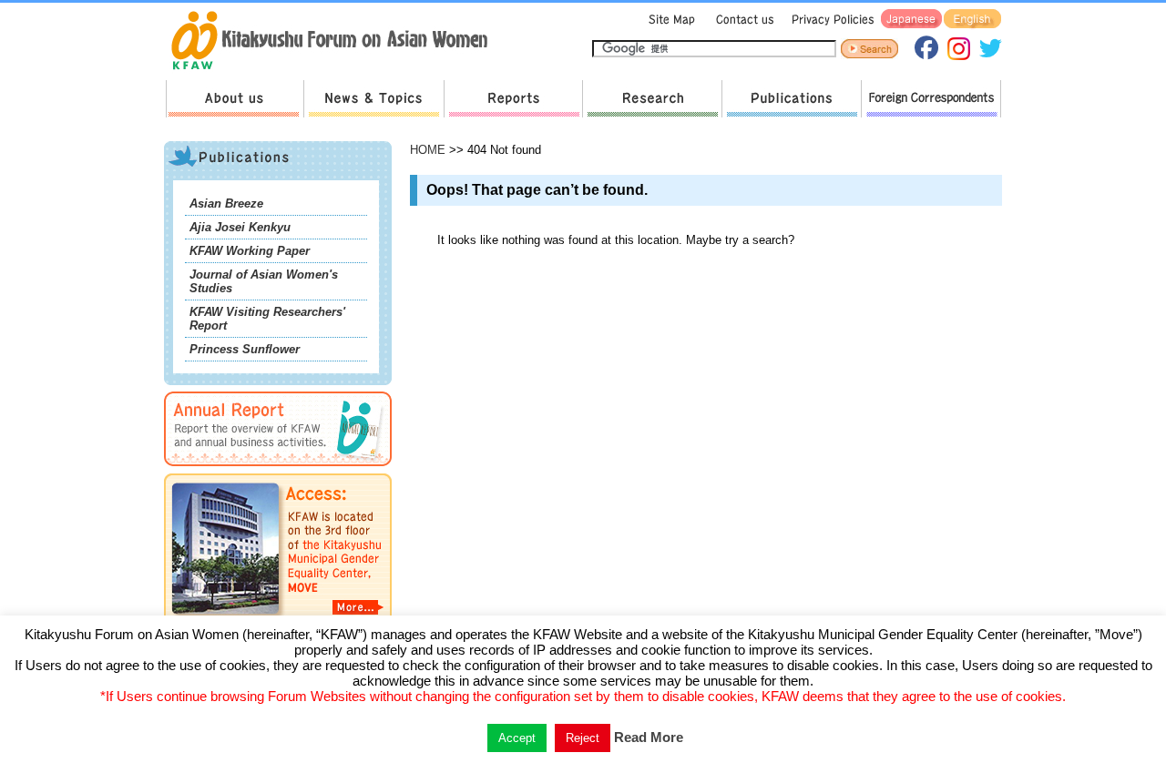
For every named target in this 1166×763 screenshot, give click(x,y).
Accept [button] (517, 738)
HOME (427, 150)
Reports (513, 98)
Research (651, 98)
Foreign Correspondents (931, 98)
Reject (582, 738)
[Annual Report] (278, 469)
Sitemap (669, 19)
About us (234, 98)
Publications (791, 98)
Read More (648, 737)
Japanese (911, 19)
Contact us (741, 19)
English (972, 19)
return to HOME (335, 42)
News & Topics (373, 98)
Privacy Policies (830, 19)
